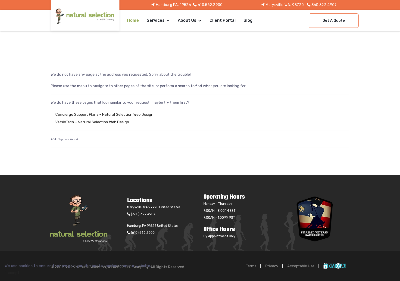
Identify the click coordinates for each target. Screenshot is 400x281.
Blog (248, 20)
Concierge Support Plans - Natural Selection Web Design (104, 114)
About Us (187, 20)
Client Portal (222, 20)
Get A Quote (333, 20)
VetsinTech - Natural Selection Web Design (92, 122)
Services (156, 20)
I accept (12, 273)
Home (133, 20)
